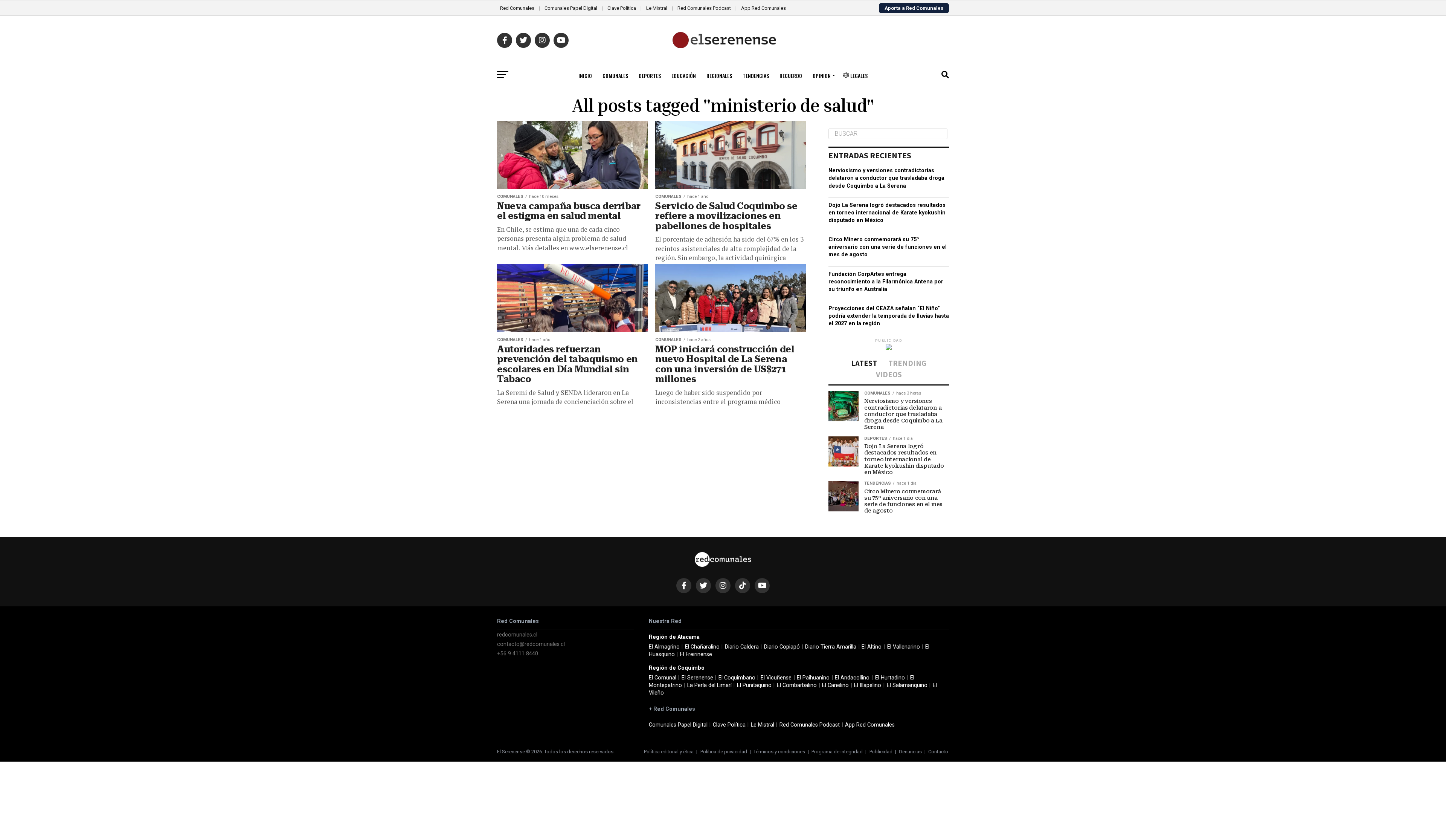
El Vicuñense (776, 678)
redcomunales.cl (517, 635)
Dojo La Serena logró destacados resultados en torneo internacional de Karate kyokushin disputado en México (887, 212)
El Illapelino (867, 685)
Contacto (938, 751)
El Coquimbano (736, 678)
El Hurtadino (890, 678)
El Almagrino (664, 647)
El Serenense (697, 678)
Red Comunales (517, 8)
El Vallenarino (903, 647)
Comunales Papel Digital (571, 8)
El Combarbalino (797, 685)
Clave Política (621, 8)
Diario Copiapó (782, 647)
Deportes (650, 76)
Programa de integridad (837, 751)
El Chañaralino (702, 647)
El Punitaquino (754, 685)
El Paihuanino (813, 678)
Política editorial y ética (669, 751)
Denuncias (910, 751)
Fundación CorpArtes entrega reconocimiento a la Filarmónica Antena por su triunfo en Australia (885, 281)
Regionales (719, 76)
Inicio (585, 76)
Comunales (615, 76)
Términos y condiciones (779, 751)
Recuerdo (790, 76)
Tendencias (756, 76)
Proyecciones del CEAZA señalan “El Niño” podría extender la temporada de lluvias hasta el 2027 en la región (888, 316)
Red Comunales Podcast (704, 8)
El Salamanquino (907, 685)
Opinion (822, 76)
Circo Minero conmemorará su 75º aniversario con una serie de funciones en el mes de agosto (887, 247)
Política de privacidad (723, 751)
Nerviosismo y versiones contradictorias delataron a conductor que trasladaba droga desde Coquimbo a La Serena (886, 178)
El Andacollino (852, 678)
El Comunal (662, 678)
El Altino (872, 647)
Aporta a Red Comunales (914, 8)
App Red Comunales (763, 8)
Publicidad (880, 751)
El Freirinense (696, 654)
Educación (683, 76)
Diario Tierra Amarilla (830, 647)
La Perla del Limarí (709, 685)
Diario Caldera (742, 647)
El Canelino (835, 685)
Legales (858, 76)
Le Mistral (656, 8)
